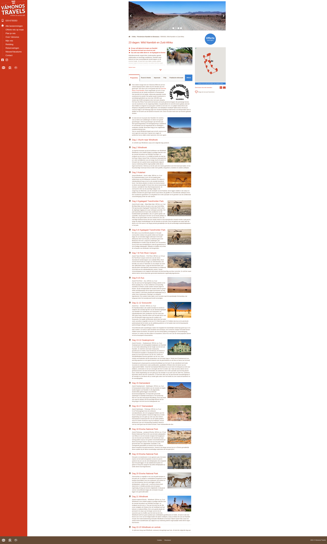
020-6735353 (11, 20)
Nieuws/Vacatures (14, 52)
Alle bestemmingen (14, 26)
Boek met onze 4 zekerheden (14, 8)
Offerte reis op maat (15, 30)
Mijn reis (9, 41)
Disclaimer (167, 540)
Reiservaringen (12, 48)
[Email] (224, 87)
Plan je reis (10, 33)
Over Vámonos (12, 37)
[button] (173, 28)
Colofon (159, 540)
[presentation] (131, 16)
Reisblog (9, 44)
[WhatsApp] (221, 87)
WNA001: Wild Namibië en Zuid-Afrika (172, 36)
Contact (9, 55)
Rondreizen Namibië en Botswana (148, 36)
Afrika (134, 36)
